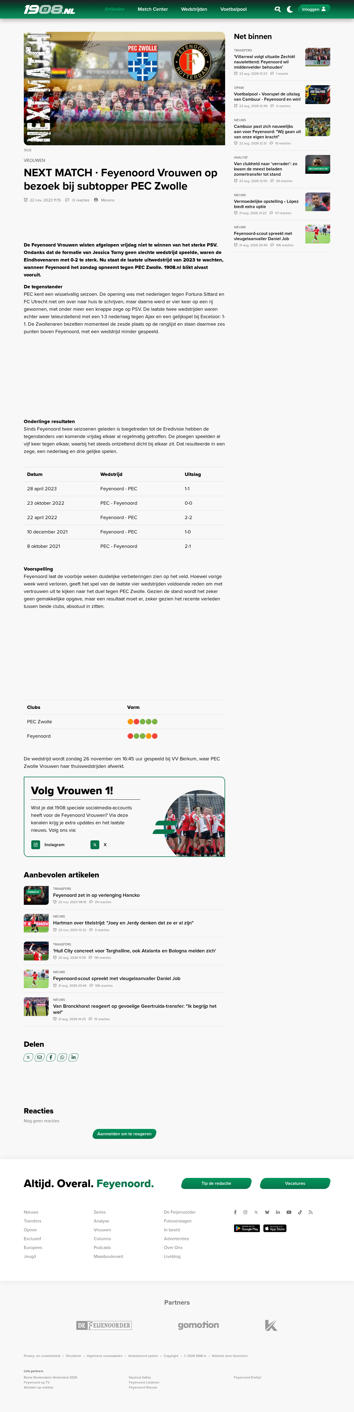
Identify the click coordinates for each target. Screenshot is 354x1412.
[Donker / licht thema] (290, 9)
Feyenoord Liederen (144, 1382)
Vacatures (295, 1183)
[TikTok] (302, 1212)
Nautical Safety (140, 1377)
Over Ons (173, 1247)
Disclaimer (73, 1355)
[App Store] (275, 1228)
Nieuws (31, 1212)
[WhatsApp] (62, 1057)
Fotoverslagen (178, 1221)
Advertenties (176, 1238)
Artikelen (114, 9)
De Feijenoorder (180, 1212)
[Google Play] (247, 1228)
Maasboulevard (108, 1256)
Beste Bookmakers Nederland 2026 (50, 1377)
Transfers (32, 1221)
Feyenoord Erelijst (247, 1377)
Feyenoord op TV (37, 1382)
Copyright (171, 1355)
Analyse (101, 1221)
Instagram (54, 844)
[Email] (39, 1057)
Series (100, 1212)
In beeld (172, 1230)
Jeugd (30, 1256)
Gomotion (240, 1355)
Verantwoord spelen (143, 1355)
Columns (102, 1238)
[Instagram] (247, 1212)
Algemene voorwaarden (105, 1355)
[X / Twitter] (28, 1057)
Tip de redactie (216, 1183)
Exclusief (32, 1238)
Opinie (30, 1230)
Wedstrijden (194, 9)
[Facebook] (51, 1057)
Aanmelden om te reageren (124, 1134)
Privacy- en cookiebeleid (42, 1355)
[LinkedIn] (73, 1057)
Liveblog (172, 1256)
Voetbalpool (233, 9)
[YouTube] (291, 1212)
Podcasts (102, 1247)
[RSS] (313, 1212)
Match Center (153, 9)
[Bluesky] (269, 1212)
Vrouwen (102, 1230)
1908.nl (49, 9)
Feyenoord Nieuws (143, 1387)
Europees (33, 1247)
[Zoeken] (278, 9)
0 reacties (80, 200)
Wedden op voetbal (38, 1387)
